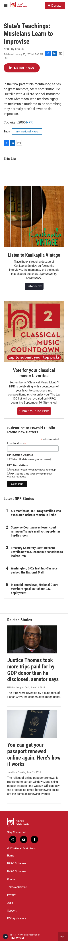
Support (12, 910)
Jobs (10, 902)
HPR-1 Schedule (16, 863)
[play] (5, 936)
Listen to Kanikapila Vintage (34, 255)
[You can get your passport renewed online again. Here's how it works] (32, 724)
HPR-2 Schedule (16, 871)
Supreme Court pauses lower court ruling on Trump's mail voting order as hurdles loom (35, 531)
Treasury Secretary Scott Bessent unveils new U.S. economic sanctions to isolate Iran (37, 552)
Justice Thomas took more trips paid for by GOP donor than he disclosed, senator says (33, 669)
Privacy (11, 895)
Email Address (16, 443)
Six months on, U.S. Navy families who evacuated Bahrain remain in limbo (36, 513)
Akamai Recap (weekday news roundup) (33, 469)
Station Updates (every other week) (30, 459)
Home (10, 855)
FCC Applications (16, 918)
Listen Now (34, 286)
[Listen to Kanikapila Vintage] (34, 216)
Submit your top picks (34, 411)
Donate (56, 5)
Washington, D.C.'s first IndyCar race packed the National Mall (34, 570)
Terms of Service (17, 887)
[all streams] (63, 936)
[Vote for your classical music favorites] (34, 331)
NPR (29, 122)
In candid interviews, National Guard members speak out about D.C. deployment (34, 589)
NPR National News (26, 131)
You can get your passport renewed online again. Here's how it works (34, 754)
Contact (11, 879)
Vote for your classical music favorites (34, 373)
